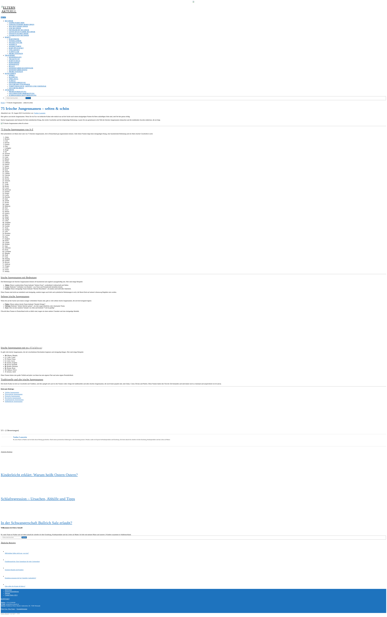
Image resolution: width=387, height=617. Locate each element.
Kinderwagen (15, 57)
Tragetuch (14, 59)
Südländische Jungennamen (13, 401)
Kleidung (13, 77)
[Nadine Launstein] (6, 437)
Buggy (12, 66)
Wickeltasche (15, 43)
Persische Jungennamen (12, 396)
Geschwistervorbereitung (21, 93)
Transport (10, 55)
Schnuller (14, 52)
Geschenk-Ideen (16, 88)
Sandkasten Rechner (19, 35)
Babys (7, 37)
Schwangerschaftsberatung (22, 95)
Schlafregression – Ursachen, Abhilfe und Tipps (38, 499)
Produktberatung (17, 92)
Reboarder (14, 62)
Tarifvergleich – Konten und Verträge (27, 86)
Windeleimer (15, 41)
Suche (28, 98)
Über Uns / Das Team (8, 609)
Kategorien (10, 73)
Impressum (8, 590)
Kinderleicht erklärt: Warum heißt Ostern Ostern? (39, 475)
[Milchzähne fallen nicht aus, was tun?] (8, 551)
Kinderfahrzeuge (17, 82)
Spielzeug (13, 79)
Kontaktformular (22, 609)
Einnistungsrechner (18, 33)
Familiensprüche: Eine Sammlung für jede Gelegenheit (22, 561)
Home (3, 103)
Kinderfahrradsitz (18, 70)
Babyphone (14, 39)
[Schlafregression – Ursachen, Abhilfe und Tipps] (193, 486)
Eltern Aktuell (5, 613)
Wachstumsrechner (18, 26)
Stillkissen (14, 50)
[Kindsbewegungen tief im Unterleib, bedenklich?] (8, 576)
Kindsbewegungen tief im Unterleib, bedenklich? (20, 578)
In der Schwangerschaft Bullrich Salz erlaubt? (36, 523)
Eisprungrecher (16, 23)
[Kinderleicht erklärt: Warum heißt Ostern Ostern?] (193, 462)
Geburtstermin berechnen (21, 24)
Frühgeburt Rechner (19, 30)
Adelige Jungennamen (12, 392)
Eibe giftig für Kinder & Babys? (15, 586)
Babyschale (14, 61)
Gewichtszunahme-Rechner (22, 32)
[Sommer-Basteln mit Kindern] (8, 568)
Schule (12, 81)
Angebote (9, 90)
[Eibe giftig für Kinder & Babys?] (8, 584)
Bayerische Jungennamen (13, 398)
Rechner (9, 21)
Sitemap (7, 593)
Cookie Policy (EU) (11, 595)
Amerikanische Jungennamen (14, 400)
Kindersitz (14, 64)
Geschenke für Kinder (19, 84)
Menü (3, 17)
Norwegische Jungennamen (13, 394)
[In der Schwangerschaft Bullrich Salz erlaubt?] (193, 510)
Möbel (12, 75)
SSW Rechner (15, 28)
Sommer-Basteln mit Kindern (14, 570)
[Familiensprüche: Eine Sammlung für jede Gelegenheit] (8, 560)
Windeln (13, 44)
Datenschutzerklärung (12, 591)
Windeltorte (15, 46)
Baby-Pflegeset (16, 48)
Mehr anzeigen (16, 53)
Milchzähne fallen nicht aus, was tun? (17, 553)
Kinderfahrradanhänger (21, 68)
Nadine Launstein (39, 113)
